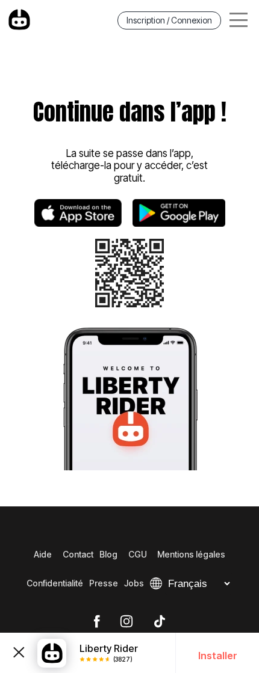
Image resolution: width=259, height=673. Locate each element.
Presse (103, 583)
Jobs (134, 583)
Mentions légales (191, 554)
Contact (78, 554)
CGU (137, 554)
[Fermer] (18, 653)
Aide (43, 554)
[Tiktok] (159, 622)
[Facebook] (96, 622)
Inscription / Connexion (169, 20)
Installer (217, 656)
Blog (108, 554)
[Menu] (238, 20)
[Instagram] (126, 622)
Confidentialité (55, 583)
